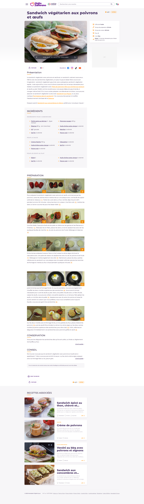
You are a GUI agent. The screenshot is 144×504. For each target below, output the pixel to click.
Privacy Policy (76, 493)
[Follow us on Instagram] (72, 68)
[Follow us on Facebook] (68, 68)
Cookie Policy (84, 493)
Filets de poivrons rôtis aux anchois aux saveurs (68, 87)
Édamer (34, 126)
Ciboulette (63, 142)
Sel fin (33, 133)
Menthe (62, 129)
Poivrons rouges (65, 121)
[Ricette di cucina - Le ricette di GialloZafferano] (117, 4)
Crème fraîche (36, 142)
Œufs (33, 158)
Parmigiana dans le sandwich (43, 96)
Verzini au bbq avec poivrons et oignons (70, 449)
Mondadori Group (115, 493)
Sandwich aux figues (64, 94)
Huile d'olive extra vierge (68, 126)
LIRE (82, 415)
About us (55, 493)
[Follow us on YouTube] (80, 68)
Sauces (59, 422)
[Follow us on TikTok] (76, 68)
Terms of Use (61, 493)
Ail (32, 129)
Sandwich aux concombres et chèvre (50, 103)
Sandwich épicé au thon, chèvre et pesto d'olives (69, 404)
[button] (78, 344)
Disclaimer (99, 493)
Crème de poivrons (69, 425)
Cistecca (51, 98)
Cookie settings (92, 493)
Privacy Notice (69, 493)
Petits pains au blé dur (39, 121)
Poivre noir (63, 133)
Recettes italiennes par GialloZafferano (43, 4)
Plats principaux (62, 444)
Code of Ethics (106, 493)
